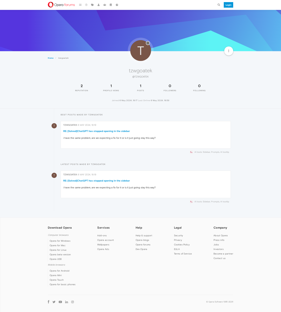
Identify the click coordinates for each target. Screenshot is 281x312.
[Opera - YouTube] (60, 302)
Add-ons (102, 235)
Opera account (105, 240)
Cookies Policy (182, 244)
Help (139, 227)
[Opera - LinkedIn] (67, 302)
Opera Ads (103, 249)
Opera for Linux (58, 250)
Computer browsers (58, 235)
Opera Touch (57, 280)
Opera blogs (142, 240)
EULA (177, 249)
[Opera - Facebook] (48, 302)
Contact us (220, 258)
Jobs (216, 244)
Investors (219, 249)
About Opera (221, 235)
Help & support (144, 235)
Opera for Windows (60, 241)
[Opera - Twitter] (54, 302)
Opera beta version (60, 254)
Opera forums (143, 244)
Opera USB (56, 259)
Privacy (178, 240)
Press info (219, 240)
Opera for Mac (58, 245)
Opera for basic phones (63, 284)
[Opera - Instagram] (72, 302)
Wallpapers (103, 244)
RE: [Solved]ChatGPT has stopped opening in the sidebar (96, 131)
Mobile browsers (56, 264)
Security (178, 235)
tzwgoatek (70, 125)
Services (103, 227)
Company (220, 227)
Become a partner (223, 253)
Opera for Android (59, 270)
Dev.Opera (141, 249)
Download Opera (60, 227)
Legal (178, 227)
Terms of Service (183, 253)
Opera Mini (56, 275)
